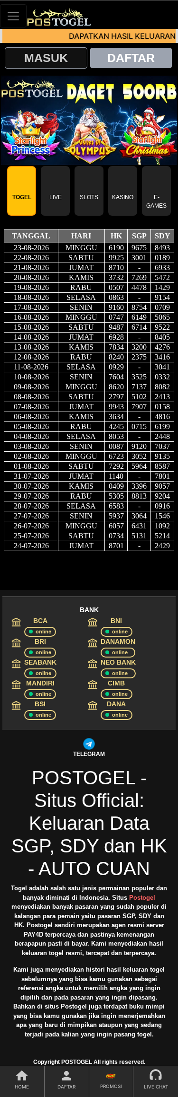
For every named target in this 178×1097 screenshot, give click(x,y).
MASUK (46, 57)
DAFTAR (131, 57)
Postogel (142, 897)
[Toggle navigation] (13, 15)
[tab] (21, 191)
